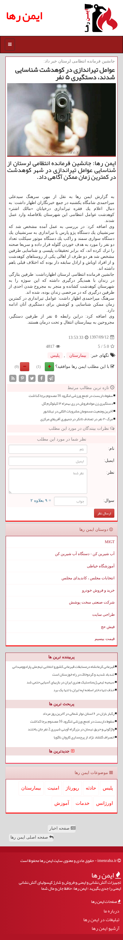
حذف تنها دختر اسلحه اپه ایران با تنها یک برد (83, 690)
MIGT (110, 542)
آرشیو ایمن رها (105, 928)
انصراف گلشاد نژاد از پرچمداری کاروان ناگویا (84, 737)
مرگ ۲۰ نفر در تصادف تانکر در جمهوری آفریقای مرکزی (76, 419)
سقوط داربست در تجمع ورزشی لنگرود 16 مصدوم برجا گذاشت (71, 395)
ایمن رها (24, 15)
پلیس (55, 355)
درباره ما (111, 911)
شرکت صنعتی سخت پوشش (92, 602)
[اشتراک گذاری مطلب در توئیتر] (32, 378)
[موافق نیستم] (24, 366)
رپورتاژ (72, 787)
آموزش (61, 803)
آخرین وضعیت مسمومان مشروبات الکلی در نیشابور (78, 411)
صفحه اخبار (60, 828)
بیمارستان (77, 355)
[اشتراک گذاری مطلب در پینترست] (22, 378)
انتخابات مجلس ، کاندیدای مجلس (88, 578)
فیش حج (108, 626)
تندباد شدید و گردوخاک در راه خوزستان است (83, 674)
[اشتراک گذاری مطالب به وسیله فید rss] (13, 378)
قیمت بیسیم (105, 638)
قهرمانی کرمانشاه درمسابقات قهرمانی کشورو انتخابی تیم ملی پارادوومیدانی (63, 666)
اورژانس (104, 803)
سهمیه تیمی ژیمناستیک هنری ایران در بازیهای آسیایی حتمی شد (70, 682)
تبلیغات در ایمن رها (101, 920)
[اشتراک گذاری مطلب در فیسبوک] (41, 378)
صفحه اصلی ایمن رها (29, 837)
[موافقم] (49, 366)
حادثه (91, 787)
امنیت (53, 787)
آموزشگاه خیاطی (101, 566)
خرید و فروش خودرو (98, 590)
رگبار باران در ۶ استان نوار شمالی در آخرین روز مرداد (78, 713)
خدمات (83, 803)
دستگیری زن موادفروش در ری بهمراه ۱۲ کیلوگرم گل (77, 403)
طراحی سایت (103, 614)
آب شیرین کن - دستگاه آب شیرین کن (85, 553)
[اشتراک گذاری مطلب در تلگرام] (51, 378)
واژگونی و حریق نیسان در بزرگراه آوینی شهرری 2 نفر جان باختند (71, 729)
